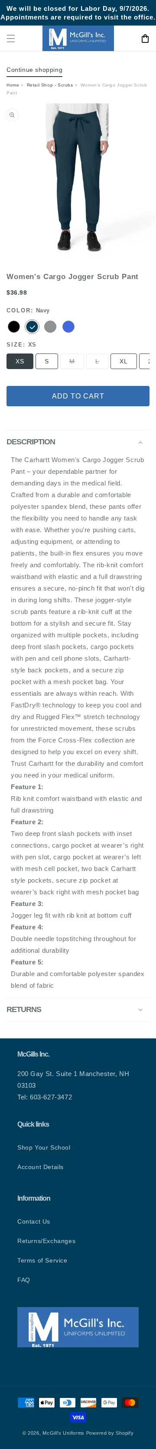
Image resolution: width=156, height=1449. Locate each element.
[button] (10, 38)
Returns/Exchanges (46, 1240)
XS (20, 361)
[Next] (136, 186)
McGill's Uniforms (63, 1433)
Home (12, 85)
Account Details (40, 1166)
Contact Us (33, 1221)
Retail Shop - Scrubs (50, 85)
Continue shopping (34, 69)
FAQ (23, 1279)
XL (124, 361)
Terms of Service (42, 1260)
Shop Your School (44, 1147)
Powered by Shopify (110, 1433)
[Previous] (19, 186)
